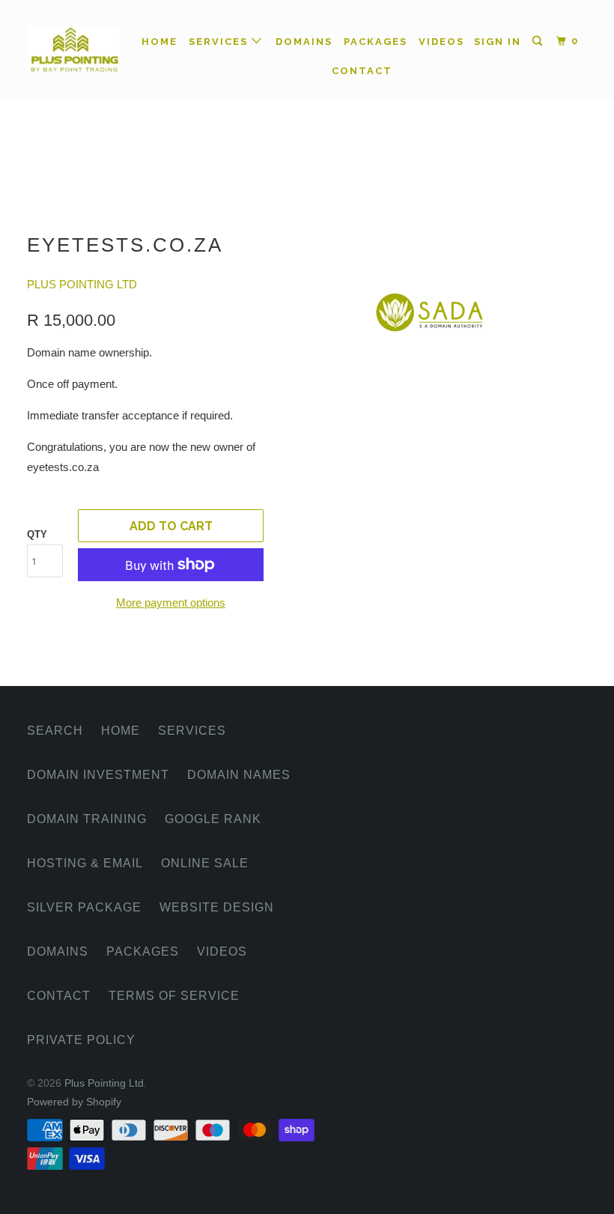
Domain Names (239, 774)
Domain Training (87, 819)
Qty (37, 534)
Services (220, 41)
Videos (441, 41)
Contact (362, 70)
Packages (375, 41)
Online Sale (205, 863)
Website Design (216, 907)
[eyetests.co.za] (433, 293)
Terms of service (174, 995)
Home (159, 41)
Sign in (497, 41)
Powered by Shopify (74, 1102)
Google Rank (213, 819)
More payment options (170, 602)
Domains (304, 41)
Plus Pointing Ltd (104, 1083)
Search (55, 730)
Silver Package (84, 907)
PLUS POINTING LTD (82, 284)
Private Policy (81, 1040)
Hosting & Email (85, 863)
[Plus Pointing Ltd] (73, 50)
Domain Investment (98, 774)
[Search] (539, 41)
